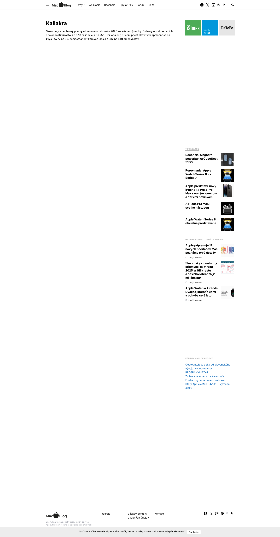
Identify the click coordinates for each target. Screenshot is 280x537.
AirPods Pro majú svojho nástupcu (197, 205)
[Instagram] (213, 4)
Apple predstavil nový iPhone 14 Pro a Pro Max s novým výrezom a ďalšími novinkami (201, 191)
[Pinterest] (218, 4)
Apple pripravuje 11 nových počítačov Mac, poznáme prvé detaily (201, 249)
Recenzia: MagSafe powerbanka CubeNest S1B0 (201, 158)
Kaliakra (56, 23)
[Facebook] (202, 4)
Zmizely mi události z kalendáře (204, 376)
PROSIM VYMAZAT (196, 372)
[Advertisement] (209, 90)
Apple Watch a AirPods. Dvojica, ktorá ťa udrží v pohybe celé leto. (201, 291)
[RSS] (224, 4)
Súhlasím (194, 532)
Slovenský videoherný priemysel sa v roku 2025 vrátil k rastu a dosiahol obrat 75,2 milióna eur (201, 270)
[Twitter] (207, 4)
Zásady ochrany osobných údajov (138, 515)
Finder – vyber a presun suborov (205, 380)
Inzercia (105, 513)
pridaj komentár (195, 257)
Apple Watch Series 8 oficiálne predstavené (200, 221)
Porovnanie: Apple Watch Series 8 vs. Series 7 (198, 174)
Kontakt (159, 513)
